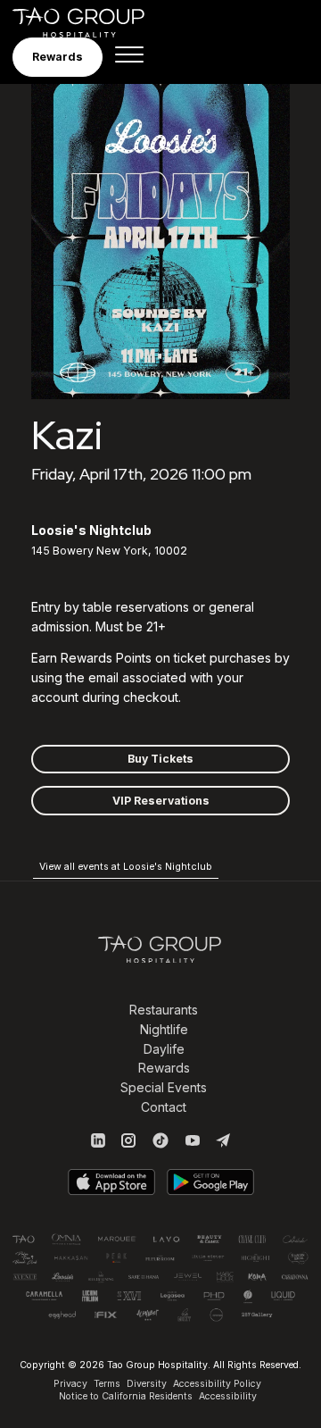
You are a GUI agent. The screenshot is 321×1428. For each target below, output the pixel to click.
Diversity (147, 1384)
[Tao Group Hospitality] (90, 22)
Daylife (164, 1048)
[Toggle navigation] (129, 57)
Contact (163, 1107)
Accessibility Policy (217, 1384)
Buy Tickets (160, 758)
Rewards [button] (57, 56)
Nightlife (164, 1029)
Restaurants (163, 1009)
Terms (107, 1384)
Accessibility (228, 1396)
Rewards (164, 1067)
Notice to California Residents (126, 1396)
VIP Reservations (161, 800)
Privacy (70, 1384)
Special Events (163, 1087)
